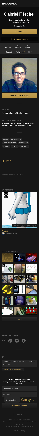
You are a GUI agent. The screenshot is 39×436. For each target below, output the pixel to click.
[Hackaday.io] (10, 3)
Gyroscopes (23, 143)
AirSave (5, 230)
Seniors (6, 146)
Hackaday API (19, 424)
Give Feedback (8, 422)
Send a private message (19, 39)
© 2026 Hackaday (19, 431)
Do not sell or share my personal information (19, 426)
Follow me (19, 31)
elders (14, 146)
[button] (34, 3)
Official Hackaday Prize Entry (18, 255)
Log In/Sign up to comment (12, 370)
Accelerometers (9, 143)
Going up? (20, 414)
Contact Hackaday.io (23, 419)
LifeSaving (24, 146)
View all (19, 319)
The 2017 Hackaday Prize (15, 297)
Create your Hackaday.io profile (12, 382)
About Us (12, 419)
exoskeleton (16, 139)
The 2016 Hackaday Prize (6, 195)
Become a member (19, 405)
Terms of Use (19, 422)
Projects (10, 52)
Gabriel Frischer (11, 233)
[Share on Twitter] (17, 340)
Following (20, 52)
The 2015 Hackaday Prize (15, 255)
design (5, 139)
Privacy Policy (31, 422)
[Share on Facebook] (23, 340)
